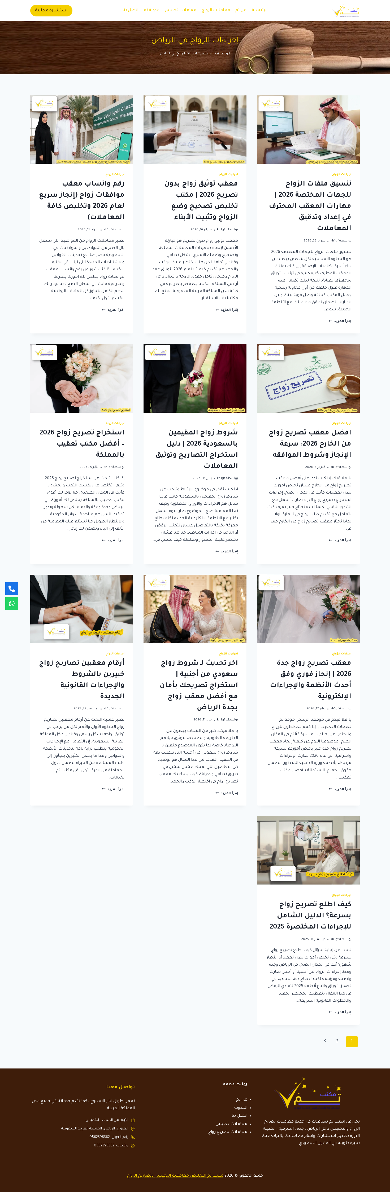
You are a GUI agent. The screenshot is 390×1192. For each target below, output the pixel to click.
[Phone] (11, 588)
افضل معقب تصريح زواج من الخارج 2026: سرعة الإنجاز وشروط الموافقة (310, 444)
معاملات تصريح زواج (227, 1132)
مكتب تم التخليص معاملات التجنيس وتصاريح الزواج (175, 1176)
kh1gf (335, 241)
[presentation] (308, 129)
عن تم (240, 10)
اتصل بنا (130, 10)
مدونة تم (151, 10)
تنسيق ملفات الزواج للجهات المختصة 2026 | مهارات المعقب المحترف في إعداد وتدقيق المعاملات (310, 207)
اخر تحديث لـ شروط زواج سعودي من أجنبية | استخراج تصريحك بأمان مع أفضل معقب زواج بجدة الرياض (199, 686)
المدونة (240, 1108)
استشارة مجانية (51, 10)
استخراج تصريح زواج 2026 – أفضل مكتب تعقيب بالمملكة (82, 444)
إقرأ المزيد (340, 321)
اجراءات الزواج (341, 174)
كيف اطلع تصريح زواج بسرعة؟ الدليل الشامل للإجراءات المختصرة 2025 (310, 916)
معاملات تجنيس (180, 10)
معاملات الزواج (216, 10)
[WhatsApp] (11, 603)
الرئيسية (259, 10)
